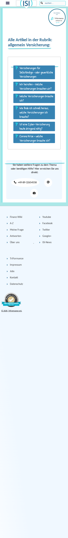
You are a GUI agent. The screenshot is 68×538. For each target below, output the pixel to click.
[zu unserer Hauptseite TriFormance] (34, 193)
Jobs (12, 271)
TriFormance (16, 258)
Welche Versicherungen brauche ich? (36, 98)
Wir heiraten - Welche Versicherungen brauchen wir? (35, 86)
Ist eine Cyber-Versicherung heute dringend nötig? (34, 126)
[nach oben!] (60, 532)
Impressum (16, 265)
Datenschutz (16, 284)
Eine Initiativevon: (57, 13)
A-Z (12, 223)
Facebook (47, 223)
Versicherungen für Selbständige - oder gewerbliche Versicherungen (36, 72)
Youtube (46, 217)
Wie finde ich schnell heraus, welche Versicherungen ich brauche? (34, 112)
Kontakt (14, 277)
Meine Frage (17, 230)
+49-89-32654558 (27, 182)
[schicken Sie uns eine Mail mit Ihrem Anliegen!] (48, 182)
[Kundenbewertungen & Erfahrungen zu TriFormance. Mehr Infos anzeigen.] (11, 306)
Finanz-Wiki (16, 217)
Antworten (15, 236)
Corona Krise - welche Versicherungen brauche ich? (34, 138)
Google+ (46, 236)
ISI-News (46, 242)
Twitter (46, 230)
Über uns (14, 242)
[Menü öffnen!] (7, 3)
